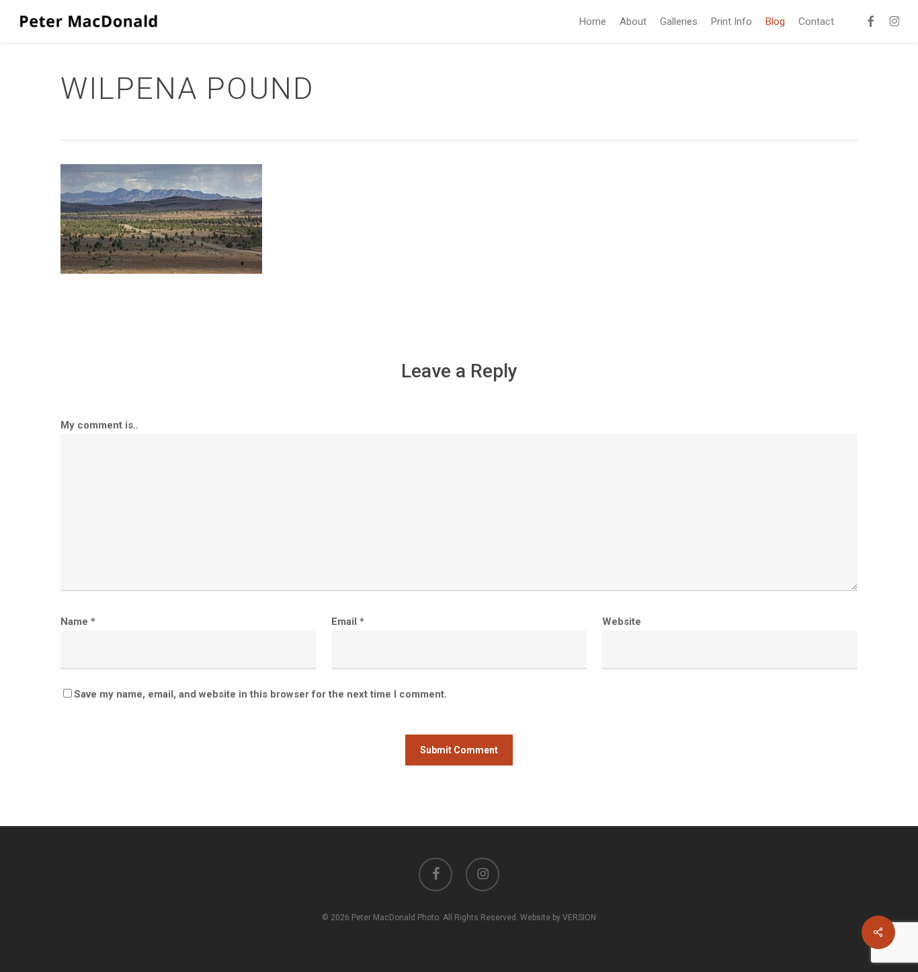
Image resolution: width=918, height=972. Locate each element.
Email (347, 621)
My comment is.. (99, 425)
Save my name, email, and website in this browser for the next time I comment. (260, 694)
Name (77, 621)
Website (621, 621)
